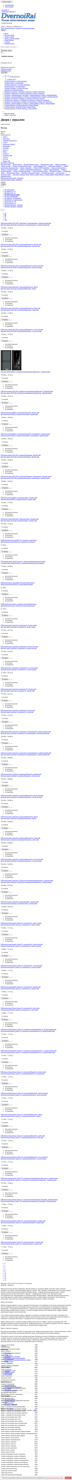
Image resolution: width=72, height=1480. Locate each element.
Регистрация (8, 6)
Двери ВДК (19, 83)
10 (5, 1273)
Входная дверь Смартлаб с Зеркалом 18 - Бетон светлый (19, 648)
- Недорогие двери (54, 171)
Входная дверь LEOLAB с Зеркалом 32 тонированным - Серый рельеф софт (25, 225)
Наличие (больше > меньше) (13, 206)
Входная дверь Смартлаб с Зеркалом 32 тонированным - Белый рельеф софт (25, 733)
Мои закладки (9, 1403)
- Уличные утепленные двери (29, 173)
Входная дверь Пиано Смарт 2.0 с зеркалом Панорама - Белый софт (22, 1222)
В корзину (5, 234)
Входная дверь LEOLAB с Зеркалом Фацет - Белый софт (19, 520)
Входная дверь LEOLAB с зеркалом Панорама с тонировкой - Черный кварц (25, 478)
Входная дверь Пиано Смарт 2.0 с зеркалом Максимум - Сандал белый (23, 1158)
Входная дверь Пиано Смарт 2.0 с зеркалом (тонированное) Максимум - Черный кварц (29, 1180)
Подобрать (4, 163)
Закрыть (4, 1345)
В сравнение (8, 241)
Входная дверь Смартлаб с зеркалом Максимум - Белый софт (20, 776)
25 (5, 213)
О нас (6, 1355)
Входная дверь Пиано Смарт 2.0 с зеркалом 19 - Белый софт (20, 988)
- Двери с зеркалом (24, 168)
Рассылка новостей (10, 1404)
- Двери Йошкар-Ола (39, 166)
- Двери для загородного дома (21, 166)
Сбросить (11, 163)
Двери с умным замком (11, 38)
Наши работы (8, 1361)
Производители (9, 43)
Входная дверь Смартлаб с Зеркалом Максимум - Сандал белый (21, 861)
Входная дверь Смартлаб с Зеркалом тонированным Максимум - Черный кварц (26, 882)
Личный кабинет (9, 1399)
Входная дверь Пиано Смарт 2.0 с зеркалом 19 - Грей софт (19, 1010)
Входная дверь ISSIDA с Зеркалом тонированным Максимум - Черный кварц (25, 372)
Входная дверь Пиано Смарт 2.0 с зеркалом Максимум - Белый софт (22, 1073)
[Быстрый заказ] (9, 256)
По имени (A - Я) (9, 191)
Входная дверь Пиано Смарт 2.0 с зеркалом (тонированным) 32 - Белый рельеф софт (28, 1031)
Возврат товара (9, 1372)
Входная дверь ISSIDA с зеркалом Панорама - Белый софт (19, 414)
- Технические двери (12, 173)
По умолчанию (9, 189)
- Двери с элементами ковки (21, 171)
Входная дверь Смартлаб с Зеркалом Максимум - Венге (18, 818)
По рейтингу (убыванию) (12, 198)
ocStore (11, 1408)
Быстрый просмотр (11, 238)
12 (5, 1277)
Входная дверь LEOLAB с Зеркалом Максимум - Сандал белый (21, 331)
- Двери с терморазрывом (50, 169)
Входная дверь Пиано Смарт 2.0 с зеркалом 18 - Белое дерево (20, 925)
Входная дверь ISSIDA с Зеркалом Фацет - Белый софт (18, 499)
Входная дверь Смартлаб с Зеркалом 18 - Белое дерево (18, 627)
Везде (6, 33)
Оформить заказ (6, 70)
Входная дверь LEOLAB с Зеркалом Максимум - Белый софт (20, 246)
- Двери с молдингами (57, 168)
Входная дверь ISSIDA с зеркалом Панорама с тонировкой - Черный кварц (25, 435)
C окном (7, 42)
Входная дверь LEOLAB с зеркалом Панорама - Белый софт (20, 457)
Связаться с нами (9, 1370)
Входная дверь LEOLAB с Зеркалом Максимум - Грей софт (20, 310)
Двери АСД (11, 79)
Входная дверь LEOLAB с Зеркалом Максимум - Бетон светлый (21, 267)
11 (5, 1275)
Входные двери (9, 35)
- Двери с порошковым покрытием (29, 169)
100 (5, 220)
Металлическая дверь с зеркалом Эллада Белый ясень (18, 605)
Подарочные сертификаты (12, 1387)
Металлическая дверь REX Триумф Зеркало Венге (17, 584)
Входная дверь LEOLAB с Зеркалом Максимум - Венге (18, 288)
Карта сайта (8, 1374)
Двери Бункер (21, 81)
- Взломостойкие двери (30, 164)
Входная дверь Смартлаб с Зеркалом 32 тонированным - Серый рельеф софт (25, 754)
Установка (7, 1353)
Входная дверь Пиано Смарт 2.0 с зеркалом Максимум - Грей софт (22, 1137)
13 (5, 1278)
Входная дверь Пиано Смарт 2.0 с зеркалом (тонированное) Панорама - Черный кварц (28, 1201)
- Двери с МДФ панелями (40, 168)
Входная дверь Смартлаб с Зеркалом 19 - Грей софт (17, 712)
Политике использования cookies (54, 1478)
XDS (34, 1410)
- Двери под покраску (54, 166)
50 (5, 216)
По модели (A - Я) (10, 201)
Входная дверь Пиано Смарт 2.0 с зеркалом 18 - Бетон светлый (21, 946)
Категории (4, 72)
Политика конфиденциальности (14, 1358)
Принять (68, 1478)
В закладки (8, 239)
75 (5, 218)
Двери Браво (20, 86)
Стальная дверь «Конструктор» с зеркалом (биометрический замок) (22, 563)
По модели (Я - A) (10, 203)
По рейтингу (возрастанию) (13, 200)
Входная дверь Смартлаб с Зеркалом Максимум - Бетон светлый (21, 797)
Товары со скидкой (10, 1390)
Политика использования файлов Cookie (17, 1360)
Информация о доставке (12, 1356)
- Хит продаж (59, 173)
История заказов (9, 1401)
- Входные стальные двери (20, 174)
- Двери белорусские (46, 164)
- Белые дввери (16, 164)
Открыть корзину (6, 69)
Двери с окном (9, 37)
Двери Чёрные (9, 40)
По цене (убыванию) (11, 196)
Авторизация (9, 5)
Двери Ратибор (22, 88)
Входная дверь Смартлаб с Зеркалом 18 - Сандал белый (18, 669)
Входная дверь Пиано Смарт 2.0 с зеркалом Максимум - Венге (21, 1116)
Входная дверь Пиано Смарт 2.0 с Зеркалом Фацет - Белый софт (21, 1244)
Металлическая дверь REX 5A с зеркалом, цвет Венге (18, 542)
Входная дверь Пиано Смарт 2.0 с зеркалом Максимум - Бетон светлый (23, 1095)
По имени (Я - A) (10, 193)
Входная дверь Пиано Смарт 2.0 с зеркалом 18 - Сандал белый (21, 967)
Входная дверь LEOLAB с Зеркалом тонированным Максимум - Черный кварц (26, 393)
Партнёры (7, 1389)
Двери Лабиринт (24, 85)
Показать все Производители (13, 90)
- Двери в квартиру (60, 164)
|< (5, 1263)
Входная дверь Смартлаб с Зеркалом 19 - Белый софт (18, 691)
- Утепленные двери (47, 173)
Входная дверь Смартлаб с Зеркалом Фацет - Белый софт (19, 903)
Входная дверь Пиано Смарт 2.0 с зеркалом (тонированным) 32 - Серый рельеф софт (28, 1052)
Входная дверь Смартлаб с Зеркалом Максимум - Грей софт (20, 839)
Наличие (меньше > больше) (13, 205)
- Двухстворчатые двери (39, 171)
